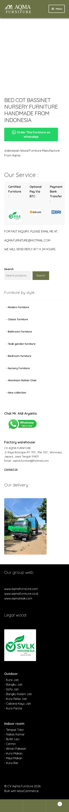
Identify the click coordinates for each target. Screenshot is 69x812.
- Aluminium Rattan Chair (21, 380)
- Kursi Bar (11, 763)
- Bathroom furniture (19, 331)
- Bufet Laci (12, 739)
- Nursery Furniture (18, 368)
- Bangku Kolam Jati (18, 694)
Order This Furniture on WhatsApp (33, 134)
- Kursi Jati (11, 680)
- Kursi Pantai (13, 708)
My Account (11, 806)
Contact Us (11, 469)
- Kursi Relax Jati (15, 699)
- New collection (16, 392)
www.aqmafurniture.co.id (21, 593)
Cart (53, 802)
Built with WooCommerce (21, 791)
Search (9, 269)
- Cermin (10, 744)
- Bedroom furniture (18, 356)
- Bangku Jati (13, 684)
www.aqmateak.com (18, 598)
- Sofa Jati (11, 689)
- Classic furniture (17, 319)
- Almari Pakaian (15, 748)
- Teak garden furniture (21, 344)
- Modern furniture (17, 307)
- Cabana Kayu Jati (17, 703)
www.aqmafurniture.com (21, 589)
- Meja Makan (13, 758)
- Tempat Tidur (14, 730)
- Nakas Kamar (14, 734)
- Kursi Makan (13, 753)
